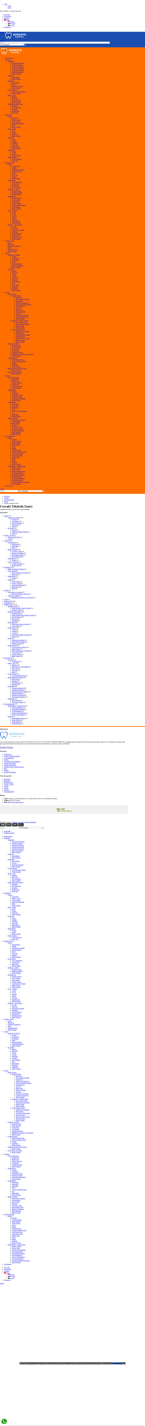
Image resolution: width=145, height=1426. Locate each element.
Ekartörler (15, 278)
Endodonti (8, 114)
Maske (14, 461)
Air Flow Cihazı (17, 427)
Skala (13, 173)
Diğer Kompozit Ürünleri (20, 691)
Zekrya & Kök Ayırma (19, 361)
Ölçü (13, 283)
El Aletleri (11, 269)
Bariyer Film (16, 470)
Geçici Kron (16, 184)
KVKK (6, 760)
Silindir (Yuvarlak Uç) (23, 303)
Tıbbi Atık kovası (17, 454)
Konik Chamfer (21, 312)
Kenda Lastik (20, 326)
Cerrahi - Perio (8, 535)
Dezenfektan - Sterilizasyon (16, 706)
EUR (9, 8)
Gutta (13, 130)
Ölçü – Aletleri (12, 210)
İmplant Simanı (16, 198)
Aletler (7, 253)
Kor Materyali (16, 107)
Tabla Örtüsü (16, 445)
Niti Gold (15, 145)
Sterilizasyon (12, 390)
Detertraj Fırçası (17, 237)
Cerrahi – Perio (9, 241)
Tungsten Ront (16, 345)
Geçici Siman (16, 200)
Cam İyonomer (12, 90)
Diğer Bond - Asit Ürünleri (20, 667)
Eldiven (14, 439)
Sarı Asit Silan (16, 100)
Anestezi (14, 280)
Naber (2, 32)
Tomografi (15, 406)
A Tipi (14, 212)
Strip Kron (15, 186)
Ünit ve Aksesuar (13, 377)
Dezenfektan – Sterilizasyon (16, 466)
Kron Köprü (12, 180)
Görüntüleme (12, 402)
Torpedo (18, 313)
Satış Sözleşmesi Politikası (12, 761)
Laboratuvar (9, 486)
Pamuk (14, 448)
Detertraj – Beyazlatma (15, 225)
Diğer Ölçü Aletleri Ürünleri (20, 635)
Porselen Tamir (16, 191)
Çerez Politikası (9, 758)
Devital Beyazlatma (18, 230)
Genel (6, 599)
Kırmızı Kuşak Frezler (23, 324)
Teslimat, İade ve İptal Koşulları (14, 767)
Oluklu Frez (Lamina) (22, 331)
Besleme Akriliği (17, 193)
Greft (9, 242)
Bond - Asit (11, 663)
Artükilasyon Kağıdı (18, 170)
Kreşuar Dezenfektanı (18, 471)
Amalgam (11, 75)
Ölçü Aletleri (12, 628)
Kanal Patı (15, 118)
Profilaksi (15, 232)
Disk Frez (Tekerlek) (22, 315)
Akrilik (14, 168)
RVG (13, 409)
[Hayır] (123, 1363)
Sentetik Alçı (16, 221)
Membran (11, 244)
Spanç (14, 459)
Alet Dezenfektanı (17, 480)
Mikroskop (15, 415)
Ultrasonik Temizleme (19, 399)
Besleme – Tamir (13, 189)
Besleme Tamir (12, 606)
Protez (10, 164)
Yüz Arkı (15, 175)
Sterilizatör (15, 393)
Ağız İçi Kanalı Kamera (19, 411)
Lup (13, 413)
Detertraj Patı (16, 235)
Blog (5, 769)
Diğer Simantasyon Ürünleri (20, 651)
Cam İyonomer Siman (19, 205)
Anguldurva (15, 258)
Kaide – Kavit (16, 120)
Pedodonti (11, 81)
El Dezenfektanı (17, 477)
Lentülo (14, 141)
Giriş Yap (7, 14)
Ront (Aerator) (16, 347)
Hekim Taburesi (17, 383)
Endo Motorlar (16, 432)
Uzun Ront (15, 349)
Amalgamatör (16, 422)
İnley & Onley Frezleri (23, 338)
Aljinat (14, 217)
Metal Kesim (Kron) (18, 359)
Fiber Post (15, 113)
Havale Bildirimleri (10, 772)
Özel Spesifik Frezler (18, 329)
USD (5, 4)
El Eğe (14, 152)
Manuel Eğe (11, 150)
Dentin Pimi (15, 111)
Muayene (15, 273)
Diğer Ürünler (16, 74)
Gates (13, 139)
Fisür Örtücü (16, 83)
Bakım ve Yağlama (18, 431)
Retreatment (15, 146)
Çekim (14, 274)
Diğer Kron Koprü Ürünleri (20, 624)
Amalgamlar (16, 77)
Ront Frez (19, 297)
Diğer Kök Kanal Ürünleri (20, 573)
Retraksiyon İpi (16, 171)
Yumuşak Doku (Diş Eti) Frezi (17, 368)
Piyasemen (15, 260)
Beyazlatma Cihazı (18, 429)
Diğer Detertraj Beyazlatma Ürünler (23, 615)
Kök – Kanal (12, 129)
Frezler (7, 292)
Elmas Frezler (12, 294)
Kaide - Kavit (16, 583)
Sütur (9, 248)
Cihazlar (7, 375)
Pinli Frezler (19, 333)
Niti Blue (15, 143)
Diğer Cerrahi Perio (14, 537)
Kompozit (11, 61)
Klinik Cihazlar (12, 418)
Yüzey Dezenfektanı (18, 478)
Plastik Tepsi (16, 457)
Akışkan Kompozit (18, 70)
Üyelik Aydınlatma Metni (12, 756)
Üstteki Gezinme (9, 833)
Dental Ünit (15, 379)
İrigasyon (15, 134)
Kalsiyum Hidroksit (18, 123)
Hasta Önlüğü (16, 443)
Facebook (3, 747)
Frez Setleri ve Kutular (15, 372)
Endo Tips (15, 939)
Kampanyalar (8, 601)
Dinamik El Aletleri (14, 255)
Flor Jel (14, 84)
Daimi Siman (16, 207)
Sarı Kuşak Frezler (21, 322)
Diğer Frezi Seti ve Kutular (20, 594)
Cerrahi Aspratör (17, 386)
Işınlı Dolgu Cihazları (18, 420)
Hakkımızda (8, 754)
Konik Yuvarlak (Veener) (23, 304)
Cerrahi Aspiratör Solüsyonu (21, 482)
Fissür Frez (19, 301)
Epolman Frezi (20, 336)
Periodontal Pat (12, 249)
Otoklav (14, 391)
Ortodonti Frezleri (17, 352)
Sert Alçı (14, 219)
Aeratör (14, 257)
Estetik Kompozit (17, 65)
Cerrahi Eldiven (17, 441)
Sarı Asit (14, 670)
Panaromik (15, 404)
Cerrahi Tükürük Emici (19, 452)
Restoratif (8, 59)
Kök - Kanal (12, 571)
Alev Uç (18, 308)
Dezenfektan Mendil (18, 475)
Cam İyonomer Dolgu (19, 91)
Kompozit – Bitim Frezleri (20, 320)
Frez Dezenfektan (17, 473)
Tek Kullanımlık (10, 436)
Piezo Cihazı (16, 423)
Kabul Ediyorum (117, 1363)
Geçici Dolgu (16, 122)
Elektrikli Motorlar (17, 265)
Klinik (10, 438)
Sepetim (6, 18)
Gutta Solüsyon (17, 159)
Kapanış (14, 216)
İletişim (6, 770)
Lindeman (15, 365)
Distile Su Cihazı (17, 397)
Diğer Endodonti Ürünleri (16, 569)
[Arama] (44, 491)
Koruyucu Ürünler (17, 86)
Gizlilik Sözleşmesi (10, 763)
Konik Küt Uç (20, 306)
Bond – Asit (11, 95)
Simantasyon (12, 196)
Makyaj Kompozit (17, 72)
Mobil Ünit (15, 381)
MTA (13, 125)
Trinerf (14, 154)
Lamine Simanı (16, 203)
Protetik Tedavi (9, 162)
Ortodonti (15, 288)
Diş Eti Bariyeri (17, 233)
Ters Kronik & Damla (22, 299)
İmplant (14, 271)
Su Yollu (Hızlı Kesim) (23, 335)
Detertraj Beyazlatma (14, 612)
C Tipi (14, 214)
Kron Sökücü (16, 281)
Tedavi (10, 116)
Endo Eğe (11, 138)
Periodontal (15, 285)
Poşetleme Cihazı (17, 395)
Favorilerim (7, 16)
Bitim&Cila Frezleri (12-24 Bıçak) (22, 354)
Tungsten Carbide (13, 344)
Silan (13, 672)
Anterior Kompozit (18, 67)
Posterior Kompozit (18, 68)
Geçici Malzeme (17, 182)
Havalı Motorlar (17, 264)
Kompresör (15, 384)
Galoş (13, 446)
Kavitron (14, 425)
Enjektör (14, 462)
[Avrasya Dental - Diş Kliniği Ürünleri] (15, 39)
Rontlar (14, 363)
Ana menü (7, 831)
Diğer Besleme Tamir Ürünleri (21, 608)
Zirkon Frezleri (20, 340)
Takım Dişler (16, 166)
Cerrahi (14, 276)
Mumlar (14, 177)
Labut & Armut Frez (22, 317)
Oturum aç (7, 27)
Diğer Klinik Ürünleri (18, 718)
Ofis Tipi (14, 228)
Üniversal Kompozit (18, 63)
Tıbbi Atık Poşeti (17, 455)
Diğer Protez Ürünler (18, 642)
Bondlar (14, 97)
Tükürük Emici (16, 450)
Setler (13, 262)
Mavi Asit (15, 99)
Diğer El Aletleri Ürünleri (20, 532)
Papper (14, 132)
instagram (10, 747)
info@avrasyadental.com (15, 802)
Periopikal (15, 407)
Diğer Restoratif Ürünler (15, 104)
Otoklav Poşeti (16, 468)
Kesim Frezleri (16, 296)
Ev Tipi (14, 226)
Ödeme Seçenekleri (10, 765)
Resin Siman (16, 201)
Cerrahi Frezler (12, 358)
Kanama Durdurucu (14, 246)
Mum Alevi (19, 310)
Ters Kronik (15, 351)
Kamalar (14, 109)
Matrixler (15, 106)
